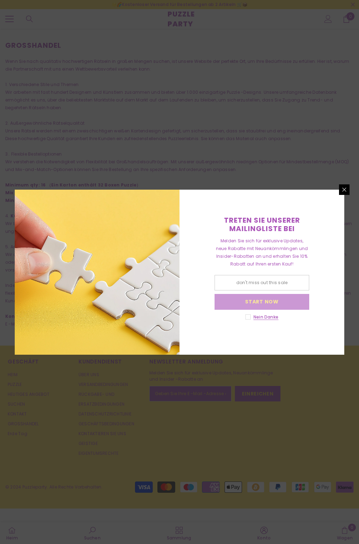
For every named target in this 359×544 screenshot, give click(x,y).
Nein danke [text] (265, 317)
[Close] (344, 189)
